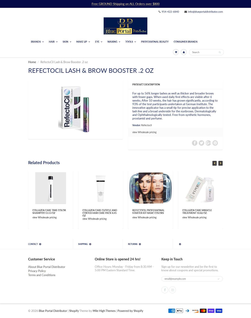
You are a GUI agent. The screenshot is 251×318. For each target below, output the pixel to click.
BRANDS (36, 41)
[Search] (220, 52)
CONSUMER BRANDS (186, 41)
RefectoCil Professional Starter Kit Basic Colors (104, 211)
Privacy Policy (37, 271)
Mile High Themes (104, 311)
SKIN (65, 41)
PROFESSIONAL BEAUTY (155, 41)
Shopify (74, 311)
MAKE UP (81, 41)
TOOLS (129, 41)
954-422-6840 (170, 11)
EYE (97, 41)
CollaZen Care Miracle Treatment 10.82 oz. (152, 211)
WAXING (112, 41)
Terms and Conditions (41, 275)
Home (32, 62)
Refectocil (146, 125)
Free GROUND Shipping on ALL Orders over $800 (125, 4)
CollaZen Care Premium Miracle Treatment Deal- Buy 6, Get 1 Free (203, 213)
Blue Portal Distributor (53, 311)
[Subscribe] (218, 279)
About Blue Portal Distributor (46, 267)
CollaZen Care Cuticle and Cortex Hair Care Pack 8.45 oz (55, 213)
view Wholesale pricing (144, 132)
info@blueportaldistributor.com (205, 11)
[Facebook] (164, 289)
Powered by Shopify (130, 311)
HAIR (52, 41)
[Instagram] (172, 289)
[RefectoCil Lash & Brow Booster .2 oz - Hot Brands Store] (75, 109)
